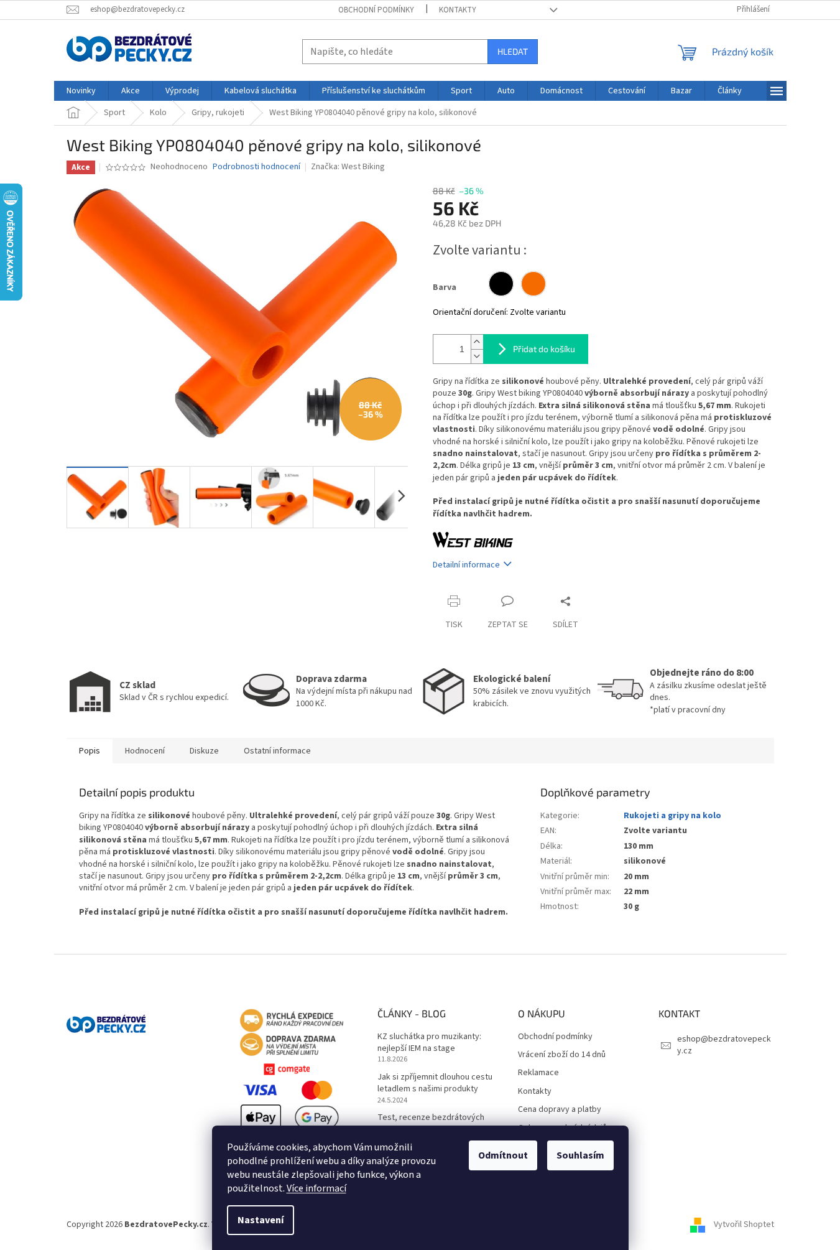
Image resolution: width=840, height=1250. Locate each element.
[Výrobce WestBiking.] (473, 539)
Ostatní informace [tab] (277, 751)
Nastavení (261, 1220)
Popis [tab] (89, 751)
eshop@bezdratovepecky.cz (724, 1045)
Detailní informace (466, 565)
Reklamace (538, 1073)
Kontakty (457, 10)
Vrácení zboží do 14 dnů (562, 1055)
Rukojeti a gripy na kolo (672, 815)
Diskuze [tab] (204, 751)
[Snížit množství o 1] (477, 356)
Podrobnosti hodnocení (256, 167)
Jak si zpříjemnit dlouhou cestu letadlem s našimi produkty (434, 1083)
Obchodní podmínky (376, 10)
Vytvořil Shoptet (744, 1224)
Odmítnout (503, 1155)
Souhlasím (580, 1155)
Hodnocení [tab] (145, 751)
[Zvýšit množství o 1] (477, 342)
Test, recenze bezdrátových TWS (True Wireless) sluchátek (434, 1124)
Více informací (316, 1188)
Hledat (512, 51)
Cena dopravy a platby (559, 1110)
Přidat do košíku (544, 348)
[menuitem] (81, 91)
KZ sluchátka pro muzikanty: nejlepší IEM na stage (429, 1043)
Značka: (348, 167)
